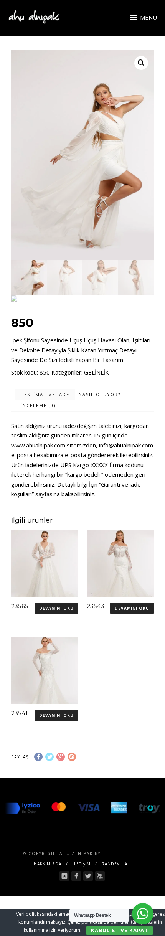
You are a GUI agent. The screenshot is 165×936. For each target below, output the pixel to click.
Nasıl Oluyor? (99, 394)
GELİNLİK (96, 372)
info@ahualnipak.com (126, 445)
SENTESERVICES (122, 853)
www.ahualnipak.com (38, 445)
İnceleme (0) (38, 405)
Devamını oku (56, 608)
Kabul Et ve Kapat (119, 930)
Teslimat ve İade (45, 394)
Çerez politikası (84, 922)
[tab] (45, 394)
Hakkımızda (47, 864)
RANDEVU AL (116, 864)
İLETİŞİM (82, 864)
